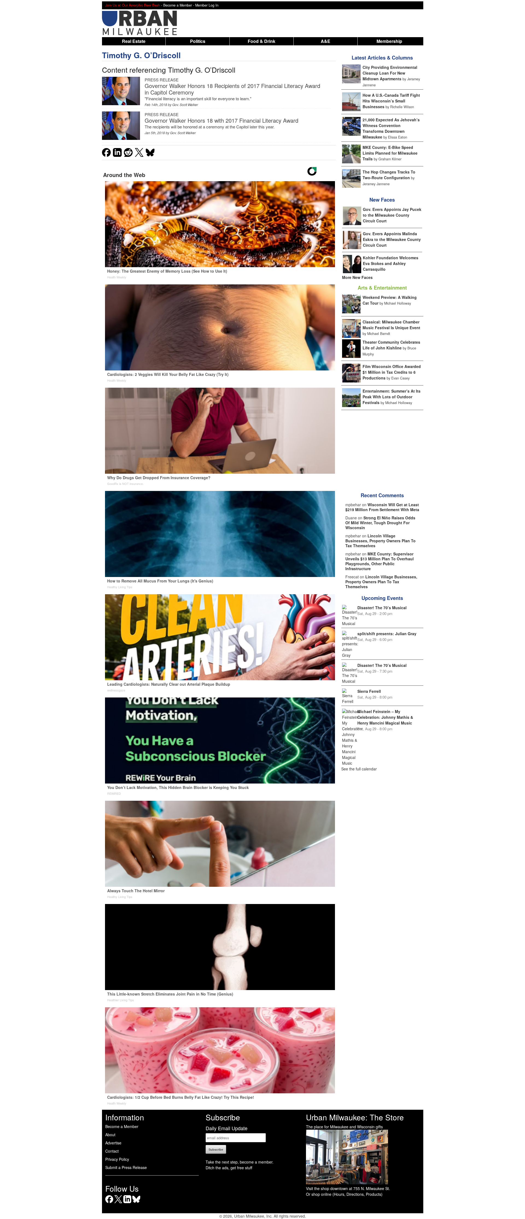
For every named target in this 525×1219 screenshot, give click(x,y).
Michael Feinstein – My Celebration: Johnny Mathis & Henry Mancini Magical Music (385, 717)
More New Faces (357, 277)
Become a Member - (179, 5)
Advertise (113, 1143)
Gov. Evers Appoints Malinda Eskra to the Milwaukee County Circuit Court (392, 239)
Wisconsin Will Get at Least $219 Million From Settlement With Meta (382, 507)
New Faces (382, 199)
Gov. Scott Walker (185, 104)
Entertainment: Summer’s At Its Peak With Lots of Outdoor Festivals (392, 396)
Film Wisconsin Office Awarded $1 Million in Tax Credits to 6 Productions (392, 372)
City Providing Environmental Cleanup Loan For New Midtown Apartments (390, 72)
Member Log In (206, 5)
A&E (325, 41)
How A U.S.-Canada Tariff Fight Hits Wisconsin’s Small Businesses (391, 100)
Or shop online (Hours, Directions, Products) (344, 1194)
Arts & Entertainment (382, 287)
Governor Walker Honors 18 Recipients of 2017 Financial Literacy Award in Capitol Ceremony (232, 89)
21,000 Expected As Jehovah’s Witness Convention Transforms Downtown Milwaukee (391, 128)
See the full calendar (359, 769)
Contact (112, 1151)
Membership (389, 41)
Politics (197, 41)
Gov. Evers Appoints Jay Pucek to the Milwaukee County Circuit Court (392, 215)
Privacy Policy (117, 1159)
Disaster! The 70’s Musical (382, 607)
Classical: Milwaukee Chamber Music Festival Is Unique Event (391, 324)
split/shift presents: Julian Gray (386, 633)
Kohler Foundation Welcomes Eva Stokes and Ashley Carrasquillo (390, 263)
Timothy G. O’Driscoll (141, 55)
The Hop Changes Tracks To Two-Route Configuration (389, 174)
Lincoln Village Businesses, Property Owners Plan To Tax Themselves (380, 540)
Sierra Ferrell (369, 691)
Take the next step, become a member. (239, 1162)
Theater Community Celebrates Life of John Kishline (391, 345)
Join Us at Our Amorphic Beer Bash (132, 5)
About (110, 1134)
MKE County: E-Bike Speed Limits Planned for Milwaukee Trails (390, 153)
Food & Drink (261, 41)
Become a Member (121, 1126)
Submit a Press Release (126, 1167)
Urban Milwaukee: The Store (355, 1117)
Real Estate (133, 41)
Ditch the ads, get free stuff (229, 1167)
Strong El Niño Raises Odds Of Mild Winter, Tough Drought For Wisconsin (380, 522)
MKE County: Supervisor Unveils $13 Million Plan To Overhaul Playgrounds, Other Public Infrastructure (379, 561)
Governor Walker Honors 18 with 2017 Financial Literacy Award (221, 120)
